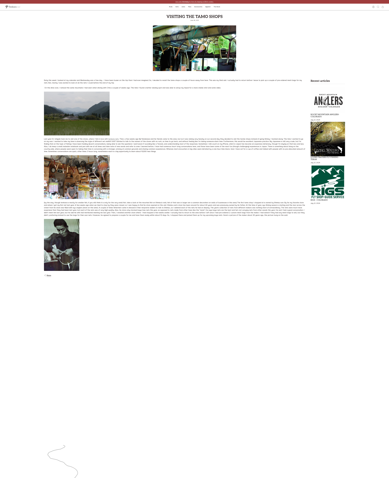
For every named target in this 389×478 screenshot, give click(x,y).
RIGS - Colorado (319, 200)
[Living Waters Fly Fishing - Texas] (328, 139)
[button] (171, 6)
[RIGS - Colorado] (328, 182)
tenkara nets (113, 139)
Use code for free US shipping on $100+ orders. (194, 1)
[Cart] (382, 7)
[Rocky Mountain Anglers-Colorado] (328, 100)
